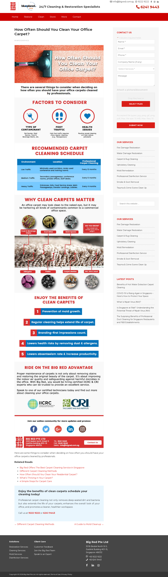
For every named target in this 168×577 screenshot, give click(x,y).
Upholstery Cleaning (126, 165)
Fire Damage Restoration (128, 148)
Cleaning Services (17, 550)
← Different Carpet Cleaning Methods (34, 524)
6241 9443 (49, 513)
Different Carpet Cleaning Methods (38, 471)
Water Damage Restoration (129, 153)
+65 (95, 560)
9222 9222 (143, 1)
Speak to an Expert (43, 554)
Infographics (22, 40)
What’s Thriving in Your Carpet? (36, 478)
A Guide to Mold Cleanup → (89, 524)
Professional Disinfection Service (132, 176)
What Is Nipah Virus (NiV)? (129, 302)
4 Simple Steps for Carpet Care (36, 481)
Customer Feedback (43, 547)
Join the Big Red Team (44, 550)
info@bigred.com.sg (123, 1)
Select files (136, 104)
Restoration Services (18, 547)
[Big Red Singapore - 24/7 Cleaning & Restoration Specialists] (23, 6)
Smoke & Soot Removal (128, 182)
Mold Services (15, 554)
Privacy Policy (66, 574)
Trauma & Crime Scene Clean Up (132, 188)
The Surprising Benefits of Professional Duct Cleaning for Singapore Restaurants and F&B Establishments (135, 319)
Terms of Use (55, 574)
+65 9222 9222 (95, 557)
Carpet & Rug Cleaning (127, 159)
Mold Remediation (125, 170)
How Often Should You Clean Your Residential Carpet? (48, 474)
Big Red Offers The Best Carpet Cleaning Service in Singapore (52, 467)
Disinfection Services (18, 558)
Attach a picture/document (132, 90)
